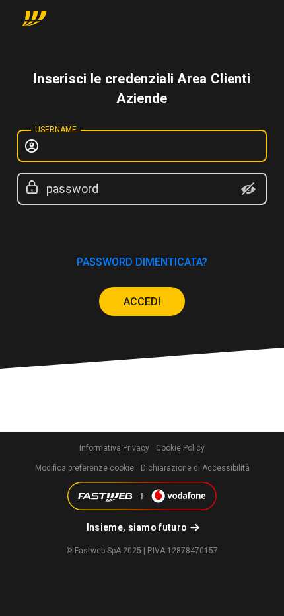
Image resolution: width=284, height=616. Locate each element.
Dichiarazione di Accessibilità (195, 468)
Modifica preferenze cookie (84, 468)
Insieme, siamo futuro (137, 527)
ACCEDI (142, 301)
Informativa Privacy (114, 448)
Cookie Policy (180, 448)
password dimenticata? (142, 262)
